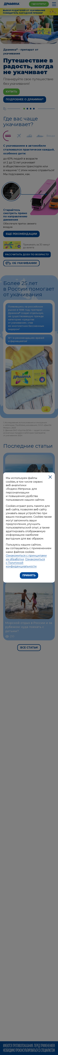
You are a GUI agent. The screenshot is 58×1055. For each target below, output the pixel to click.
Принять (29, 575)
